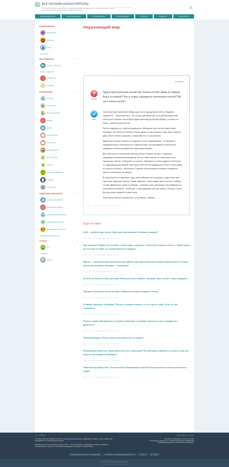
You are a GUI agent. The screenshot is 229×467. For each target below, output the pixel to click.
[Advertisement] (136, 52)
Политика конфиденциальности (120, 454)
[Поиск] (190, 7)
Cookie (143, 454)
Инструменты (74, 16)
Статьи (144, 16)
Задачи (163, 16)
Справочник (98, 16)
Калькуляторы (47, 16)
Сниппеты (184, 16)
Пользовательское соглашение (85, 454)
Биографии (123, 16)
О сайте (154, 454)
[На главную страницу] (37, 6)
